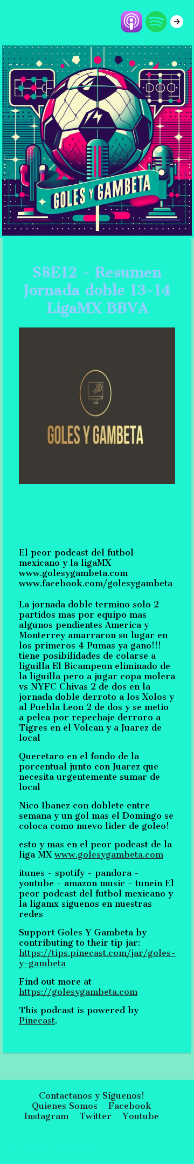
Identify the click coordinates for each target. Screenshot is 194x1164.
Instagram (46, 1116)
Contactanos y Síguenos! (91, 1096)
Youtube (140, 1116)
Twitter (95, 1116)
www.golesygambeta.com (108, 854)
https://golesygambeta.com (78, 992)
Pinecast (37, 1020)
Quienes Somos (65, 1106)
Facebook (129, 1106)
